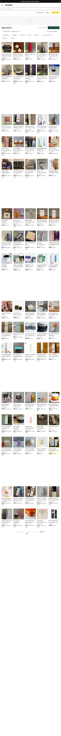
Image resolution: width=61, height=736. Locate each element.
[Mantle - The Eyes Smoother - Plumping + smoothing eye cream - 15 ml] (42, 491)
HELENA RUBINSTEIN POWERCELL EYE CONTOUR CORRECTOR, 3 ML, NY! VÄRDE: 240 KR (42, 265)
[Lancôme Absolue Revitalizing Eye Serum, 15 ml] (54, 119)
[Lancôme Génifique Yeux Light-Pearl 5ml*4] (18, 164)
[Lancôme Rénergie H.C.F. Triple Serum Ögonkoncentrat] (42, 119)
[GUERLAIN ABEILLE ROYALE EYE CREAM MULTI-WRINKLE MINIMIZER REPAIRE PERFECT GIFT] (54, 164)
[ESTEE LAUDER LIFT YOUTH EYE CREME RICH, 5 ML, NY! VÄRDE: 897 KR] (18, 258)
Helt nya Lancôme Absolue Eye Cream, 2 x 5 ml (18, 55)
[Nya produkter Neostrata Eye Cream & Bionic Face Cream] (54, 442)
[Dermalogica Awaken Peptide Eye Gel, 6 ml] (7, 236)
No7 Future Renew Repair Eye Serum (41, 55)
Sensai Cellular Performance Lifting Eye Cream (54, 149)
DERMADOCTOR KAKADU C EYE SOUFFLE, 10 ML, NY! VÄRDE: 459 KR (30, 265)
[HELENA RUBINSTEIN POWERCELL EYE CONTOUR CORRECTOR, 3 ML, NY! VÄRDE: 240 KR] (42, 258)
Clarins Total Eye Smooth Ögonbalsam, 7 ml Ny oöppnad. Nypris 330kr (54, 355)
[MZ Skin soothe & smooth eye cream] (7, 119)
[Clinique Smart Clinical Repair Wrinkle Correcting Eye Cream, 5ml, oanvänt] (42, 419)
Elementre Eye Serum (18, 333)
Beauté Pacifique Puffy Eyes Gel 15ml (54, 499)
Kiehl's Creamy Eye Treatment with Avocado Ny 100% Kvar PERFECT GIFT (42, 449)
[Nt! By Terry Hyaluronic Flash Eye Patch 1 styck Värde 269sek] (42, 164)
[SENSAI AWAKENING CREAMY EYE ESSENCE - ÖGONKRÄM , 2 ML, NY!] (42, 141)
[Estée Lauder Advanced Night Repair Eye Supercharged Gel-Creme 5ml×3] (7, 164)
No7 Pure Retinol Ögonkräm (29, 77)
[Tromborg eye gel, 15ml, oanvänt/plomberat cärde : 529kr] (54, 419)
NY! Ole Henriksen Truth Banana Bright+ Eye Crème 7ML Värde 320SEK (54, 404)
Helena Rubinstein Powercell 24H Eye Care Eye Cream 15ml (42, 355)
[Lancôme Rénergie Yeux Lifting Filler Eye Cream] (30, 442)
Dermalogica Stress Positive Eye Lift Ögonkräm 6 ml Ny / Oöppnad (42, 404)
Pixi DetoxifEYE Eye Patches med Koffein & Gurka (7, 449)
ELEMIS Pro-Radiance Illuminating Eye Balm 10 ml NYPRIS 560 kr (54, 221)
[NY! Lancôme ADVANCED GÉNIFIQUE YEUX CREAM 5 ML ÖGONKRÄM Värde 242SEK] (18, 419)
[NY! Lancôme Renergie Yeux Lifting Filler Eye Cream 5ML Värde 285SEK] (18, 213)
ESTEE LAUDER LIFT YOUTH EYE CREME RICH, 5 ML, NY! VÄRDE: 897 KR (18, 265)
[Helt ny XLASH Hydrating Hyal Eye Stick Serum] (18, 347)
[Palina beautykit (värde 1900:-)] (7, 397)
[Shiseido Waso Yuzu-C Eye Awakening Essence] (7, 327)
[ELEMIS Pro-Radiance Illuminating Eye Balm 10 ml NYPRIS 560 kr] (54, 213)
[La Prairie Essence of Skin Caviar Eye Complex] (30, 164)
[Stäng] (59, 1)
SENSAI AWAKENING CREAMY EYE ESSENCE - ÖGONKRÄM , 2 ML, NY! (42, 149)
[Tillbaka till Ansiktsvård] (2, 31)
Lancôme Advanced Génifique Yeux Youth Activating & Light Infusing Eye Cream (54, 77)
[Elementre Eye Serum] (18, 327)
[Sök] (54, 8)
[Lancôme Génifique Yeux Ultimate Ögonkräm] (18, 69)
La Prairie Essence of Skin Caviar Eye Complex (30, 171)
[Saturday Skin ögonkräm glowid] (30, 419)
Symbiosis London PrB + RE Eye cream (30, 127)
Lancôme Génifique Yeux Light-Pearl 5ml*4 (18, 171)
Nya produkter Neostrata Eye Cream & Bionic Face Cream (54, 449)
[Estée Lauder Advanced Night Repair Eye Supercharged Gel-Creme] (18, 397)
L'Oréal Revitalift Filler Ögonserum (17, 449)
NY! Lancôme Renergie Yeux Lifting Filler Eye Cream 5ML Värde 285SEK (18, 221)
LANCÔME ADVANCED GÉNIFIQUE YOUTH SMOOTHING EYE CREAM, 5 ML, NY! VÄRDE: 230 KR (6, 265)
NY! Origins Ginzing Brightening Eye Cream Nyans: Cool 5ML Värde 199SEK (30, 521)
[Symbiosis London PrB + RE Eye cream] (30, 119)
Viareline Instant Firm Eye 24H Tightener (30, 149)
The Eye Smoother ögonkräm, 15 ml (6, 427)
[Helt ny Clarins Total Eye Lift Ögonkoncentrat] (30, 47)
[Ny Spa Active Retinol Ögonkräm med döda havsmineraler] (7, 141)
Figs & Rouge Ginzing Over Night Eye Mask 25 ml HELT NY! (54, 243)
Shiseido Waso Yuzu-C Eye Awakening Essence (7, 334)
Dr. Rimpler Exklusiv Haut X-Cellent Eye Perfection (6, 355)
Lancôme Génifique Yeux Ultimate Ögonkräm (18, 77)
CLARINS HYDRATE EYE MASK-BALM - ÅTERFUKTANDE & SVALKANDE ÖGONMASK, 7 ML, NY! (53, 265)
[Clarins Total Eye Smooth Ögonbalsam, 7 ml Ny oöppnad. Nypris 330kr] (54, 347)
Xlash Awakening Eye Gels (30, 243)
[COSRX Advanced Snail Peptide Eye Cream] (30, 491)
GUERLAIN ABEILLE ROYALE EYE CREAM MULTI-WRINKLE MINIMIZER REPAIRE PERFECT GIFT (54, 171)
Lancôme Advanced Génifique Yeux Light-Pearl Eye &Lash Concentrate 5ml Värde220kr (6, 521)
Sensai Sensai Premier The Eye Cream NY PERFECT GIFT (18, 313)
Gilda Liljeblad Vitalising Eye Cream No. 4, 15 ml (30, 221)
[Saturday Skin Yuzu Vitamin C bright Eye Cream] (30, 306)
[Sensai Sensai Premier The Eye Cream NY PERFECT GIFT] (18, 306)
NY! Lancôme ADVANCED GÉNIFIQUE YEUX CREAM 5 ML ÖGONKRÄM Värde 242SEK (18, 427)
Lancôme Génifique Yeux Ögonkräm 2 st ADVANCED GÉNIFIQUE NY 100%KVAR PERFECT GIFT (30, 334)
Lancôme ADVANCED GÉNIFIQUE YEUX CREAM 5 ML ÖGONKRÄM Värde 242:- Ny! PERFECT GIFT (42, 334)
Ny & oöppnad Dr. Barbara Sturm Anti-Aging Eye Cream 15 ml (54, 313)
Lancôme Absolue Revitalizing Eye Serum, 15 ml (53, 127)
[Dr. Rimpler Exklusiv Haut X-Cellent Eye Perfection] (7, 347)
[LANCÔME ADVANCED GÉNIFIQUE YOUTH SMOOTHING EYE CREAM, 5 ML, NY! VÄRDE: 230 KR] (7, 258)
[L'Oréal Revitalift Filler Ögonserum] (18, 442)
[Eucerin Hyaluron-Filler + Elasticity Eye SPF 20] (42, 306)
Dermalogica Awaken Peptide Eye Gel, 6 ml (7, 243)
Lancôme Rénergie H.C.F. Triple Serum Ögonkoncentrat (41, 127)
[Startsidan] (8, 5)
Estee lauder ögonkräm (5, 221)
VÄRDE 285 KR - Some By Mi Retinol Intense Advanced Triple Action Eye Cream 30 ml (18, 243)
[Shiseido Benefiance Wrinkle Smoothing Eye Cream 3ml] (18, 119)
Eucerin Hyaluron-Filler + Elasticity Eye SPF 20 (42, 313)
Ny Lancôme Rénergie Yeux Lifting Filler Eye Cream (42, 521)
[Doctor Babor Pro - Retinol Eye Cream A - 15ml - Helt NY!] (54, 514)
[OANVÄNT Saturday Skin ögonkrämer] (30, 397)
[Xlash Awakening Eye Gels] (30, 236)
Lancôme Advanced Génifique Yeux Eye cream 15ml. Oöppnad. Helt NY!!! (7, 55)
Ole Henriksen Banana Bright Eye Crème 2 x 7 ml (17, 149)
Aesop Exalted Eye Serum (6, 313)
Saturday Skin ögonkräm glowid (29, 427)
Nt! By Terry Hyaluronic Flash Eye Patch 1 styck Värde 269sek (42, 171)
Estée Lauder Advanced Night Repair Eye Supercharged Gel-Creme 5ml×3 (6, 171)
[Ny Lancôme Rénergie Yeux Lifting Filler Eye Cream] (42, 514)
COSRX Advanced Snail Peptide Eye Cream (29, 499)
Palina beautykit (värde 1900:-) (6, 404)
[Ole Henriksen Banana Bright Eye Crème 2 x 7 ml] (18, 141)
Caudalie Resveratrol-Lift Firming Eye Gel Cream (41, 243)
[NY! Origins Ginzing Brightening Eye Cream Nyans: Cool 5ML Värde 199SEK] (30, 514)
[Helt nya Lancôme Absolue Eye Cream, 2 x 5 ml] (18, 47)
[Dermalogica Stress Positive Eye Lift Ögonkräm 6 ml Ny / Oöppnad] (42, 397)
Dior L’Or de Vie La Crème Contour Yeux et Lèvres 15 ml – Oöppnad (42, 77)
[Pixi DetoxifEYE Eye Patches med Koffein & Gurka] (7, 442)
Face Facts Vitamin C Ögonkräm (54, 334)
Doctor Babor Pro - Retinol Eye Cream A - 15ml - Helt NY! (54, 521)
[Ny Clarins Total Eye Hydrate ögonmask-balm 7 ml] (18, 491)
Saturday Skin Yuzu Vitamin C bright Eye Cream (30, 313)
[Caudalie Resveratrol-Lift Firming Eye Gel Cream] (42, 236)
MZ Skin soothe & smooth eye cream (6, 127)
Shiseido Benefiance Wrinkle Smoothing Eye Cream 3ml (18, 127)
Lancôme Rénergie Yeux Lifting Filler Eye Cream (30, 449)
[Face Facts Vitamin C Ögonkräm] (54, 327)
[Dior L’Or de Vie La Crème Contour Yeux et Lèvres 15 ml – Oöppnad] (42, 69)
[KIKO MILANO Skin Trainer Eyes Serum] (54, 47)
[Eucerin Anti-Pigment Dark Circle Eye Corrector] (30, 347)
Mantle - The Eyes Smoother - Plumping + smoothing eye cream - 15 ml (42, 499)
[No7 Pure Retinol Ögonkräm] (30, 69)
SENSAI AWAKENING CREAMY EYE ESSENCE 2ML (6, 77)
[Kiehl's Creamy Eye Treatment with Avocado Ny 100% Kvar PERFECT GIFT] (42, 442)
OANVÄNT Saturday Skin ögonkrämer (30, 404)
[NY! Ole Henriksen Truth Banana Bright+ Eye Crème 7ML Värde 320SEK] (54, 397)
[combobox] (28, 9)
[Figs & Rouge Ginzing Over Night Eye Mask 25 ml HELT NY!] (54, 236)
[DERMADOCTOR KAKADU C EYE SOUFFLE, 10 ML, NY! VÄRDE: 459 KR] (30, 258)
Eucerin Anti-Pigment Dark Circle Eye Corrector (30, 355)
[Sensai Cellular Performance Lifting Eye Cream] (54, 141)
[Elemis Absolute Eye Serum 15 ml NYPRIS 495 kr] (42, 213)
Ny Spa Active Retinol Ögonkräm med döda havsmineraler (6, 149)
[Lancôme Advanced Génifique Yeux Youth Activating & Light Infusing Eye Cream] (54, 69)
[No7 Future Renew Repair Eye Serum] (42, 47)
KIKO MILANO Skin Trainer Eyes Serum (53, 55)
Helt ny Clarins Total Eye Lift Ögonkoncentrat (30, 55)
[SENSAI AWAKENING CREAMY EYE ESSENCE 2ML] (7, 69)
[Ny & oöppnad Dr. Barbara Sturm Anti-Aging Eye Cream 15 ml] (54, 306)
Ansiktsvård (6, 31)
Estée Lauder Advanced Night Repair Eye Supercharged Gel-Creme (18, 404)
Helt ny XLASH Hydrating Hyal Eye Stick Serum (18, 355)
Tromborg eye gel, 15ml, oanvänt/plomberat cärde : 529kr (53, 427)
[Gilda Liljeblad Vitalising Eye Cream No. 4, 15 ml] (30, 213)
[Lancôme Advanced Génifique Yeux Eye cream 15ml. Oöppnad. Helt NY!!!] (7, 47)
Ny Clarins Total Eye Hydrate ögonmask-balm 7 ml (18, 499)
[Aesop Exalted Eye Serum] (7, 306)
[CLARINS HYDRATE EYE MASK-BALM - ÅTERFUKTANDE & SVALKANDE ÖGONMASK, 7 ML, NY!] (54, 258)
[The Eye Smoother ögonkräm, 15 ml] (7, 419)
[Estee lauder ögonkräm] (7, 213)
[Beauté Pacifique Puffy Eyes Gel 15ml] (54, 491)
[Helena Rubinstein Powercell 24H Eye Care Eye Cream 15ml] (42, 347)
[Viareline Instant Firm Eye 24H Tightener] (30, 141)
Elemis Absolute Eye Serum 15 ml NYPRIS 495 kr (42, 221)
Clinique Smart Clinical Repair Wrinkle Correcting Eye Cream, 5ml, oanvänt (41, 427)
